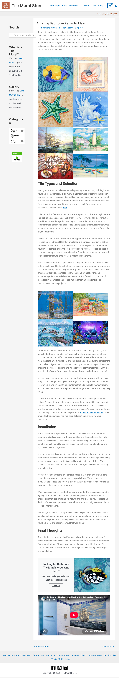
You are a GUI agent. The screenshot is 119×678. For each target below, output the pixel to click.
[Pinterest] (59, 667)
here (65, 207)
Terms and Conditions (68, 655)
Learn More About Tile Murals (16, 655)
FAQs (67, 659)
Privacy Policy (56, 659)
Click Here (56, 586)
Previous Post (42, 646)
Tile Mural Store (27, 5)
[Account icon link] (116, 6)
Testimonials (110, 655)
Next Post (108, 646)
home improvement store (91, 412)
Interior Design (66, 28)
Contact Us (38, 655)
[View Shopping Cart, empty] (109, 5)
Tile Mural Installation (91, 655)
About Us (50, 655)
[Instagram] (65, 667)
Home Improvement (48, 28)
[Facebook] (53, 667)
